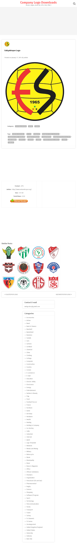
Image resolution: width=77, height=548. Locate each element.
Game (28, 411)
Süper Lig (22, 139)
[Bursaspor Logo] (23, 253)
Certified (29, 347)
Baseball (29, 329)
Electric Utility (30, 382)
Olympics (29, 475)
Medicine (29, 446)
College (28, 358)
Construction (30, 364)
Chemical (29, 349)
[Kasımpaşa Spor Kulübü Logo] (53, 268)
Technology (30, 501)
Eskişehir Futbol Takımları (16, 137)
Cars (27, 341)
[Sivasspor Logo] (53, 283)
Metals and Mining (32, 448)
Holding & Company (32, 425)
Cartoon (28, 344)
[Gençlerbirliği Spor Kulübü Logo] (23, 268)
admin (26, 57)
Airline (28, 320)
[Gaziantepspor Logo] (9, 268)
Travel (28, 513)
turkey (38, 139)
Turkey (37, 126)
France (28, 405)
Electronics (30, 384)
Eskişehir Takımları (33, 137)
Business (29, 335)
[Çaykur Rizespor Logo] (38, 253)
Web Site (29, 539)
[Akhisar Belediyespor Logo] (9, 253)
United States (30, 530)
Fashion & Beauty (31, 393)
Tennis (28, 507)
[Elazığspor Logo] (53, 253)
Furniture (29, 408)
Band (28, 323)
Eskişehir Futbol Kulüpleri (51, 134)
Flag (27, 396)
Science (28, 489)
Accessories (30, 317)
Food (28, 399)
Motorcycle (30, 454)
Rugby (28, 486)
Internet (29, 437)
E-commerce (30, 373)
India (28, 431)
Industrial (29, 434)
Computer (29, 361)
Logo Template (31, 443)
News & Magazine (32, 466)
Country (28, 367)
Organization (30, 478)
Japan (28, 440)
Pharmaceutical (31, 483)
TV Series (29, 521)
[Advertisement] (38, 21)
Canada (28, 338)
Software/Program (32, 495)
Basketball (29, 332)
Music (28, 463)
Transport (29, 510)
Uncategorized (31, 524)
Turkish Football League (51, 139)
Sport (30, 126)
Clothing (29, 355)
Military (28, 451)
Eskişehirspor (46, 137)
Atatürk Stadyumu (18, 134)
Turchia (30, 139)
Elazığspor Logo (11, 294)
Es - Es (29, 134)
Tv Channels (30, 518)
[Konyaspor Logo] (23, 283)
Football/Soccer (21, 126)
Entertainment (31, 390)
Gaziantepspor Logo (63, 294)
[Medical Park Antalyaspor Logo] (38, 283)
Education (29, 379)
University (29, 533)
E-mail (28, 376)
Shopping (29, 492)
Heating (28, 422)
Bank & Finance (31, 326)
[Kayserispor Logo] (9, 283)
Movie (28, 457)
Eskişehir (36, 134)
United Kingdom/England (34, 527)
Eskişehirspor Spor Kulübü (62, 137)
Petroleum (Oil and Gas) (34, 481)
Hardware (29, 416)
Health (28, 419)
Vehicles (29, 536)
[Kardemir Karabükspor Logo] (38, 268)
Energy (28, 387)
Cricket (28, 370)
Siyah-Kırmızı (12, 139)
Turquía (11, 142)
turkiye (64, 139)
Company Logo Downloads (38, 2)
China (28, 352)
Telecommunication (32, 504)
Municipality (30, 460)
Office (28, 469)
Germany (29, 414)
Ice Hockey (30, 428)
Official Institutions (32, 472)
